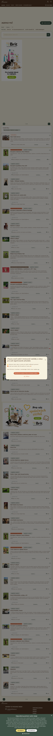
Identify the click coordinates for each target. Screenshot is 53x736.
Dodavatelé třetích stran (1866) (27, 722)
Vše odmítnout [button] (31, 730)
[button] (26, 733)
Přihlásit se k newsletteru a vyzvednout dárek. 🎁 (26, 373)
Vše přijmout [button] (21, 730)
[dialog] (26, 725)
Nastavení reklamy (30, 726)
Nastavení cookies (22, 727)
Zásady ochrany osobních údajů (32, 727)
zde (38, 369)
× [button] (51, 715)
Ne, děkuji (26, 376)
